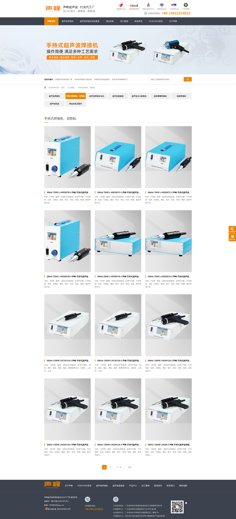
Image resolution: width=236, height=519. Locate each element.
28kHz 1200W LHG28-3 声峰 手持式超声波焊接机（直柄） (173, 444)
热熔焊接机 (181, 96)
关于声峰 (173, 21)
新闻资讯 (138, 21)
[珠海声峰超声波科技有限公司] (53, 485)
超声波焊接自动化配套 (90, 21)
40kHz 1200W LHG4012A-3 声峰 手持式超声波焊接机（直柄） (175, 360)
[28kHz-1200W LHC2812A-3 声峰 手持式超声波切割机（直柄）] (118, 325)
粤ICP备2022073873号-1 (60, 501)
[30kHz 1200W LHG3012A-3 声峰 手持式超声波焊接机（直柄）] (118, 409)
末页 (129, 467)
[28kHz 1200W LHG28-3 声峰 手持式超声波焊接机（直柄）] (168, 409)
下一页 (118, 467)
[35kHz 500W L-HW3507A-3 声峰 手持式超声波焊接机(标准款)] (118, 241)
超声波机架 (54, 103)
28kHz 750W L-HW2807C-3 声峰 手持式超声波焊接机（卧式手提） (177, 192)
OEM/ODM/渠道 (156, 21)
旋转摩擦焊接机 (160, 96)
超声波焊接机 (68, 21)
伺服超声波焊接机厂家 (63, 79)
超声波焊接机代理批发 (83, 79)
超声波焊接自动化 (96, 96)
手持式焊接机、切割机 (86, 87)
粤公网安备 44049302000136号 (59, 509)
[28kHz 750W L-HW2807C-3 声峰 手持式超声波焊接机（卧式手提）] (168, 157)
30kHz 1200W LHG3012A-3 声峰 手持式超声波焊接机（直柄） (125, 444)
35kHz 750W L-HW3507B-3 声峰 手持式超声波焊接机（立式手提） (76, 192)
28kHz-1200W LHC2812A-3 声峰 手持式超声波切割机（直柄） (125, 360)
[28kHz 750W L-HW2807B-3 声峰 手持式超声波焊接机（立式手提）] (67, 241)
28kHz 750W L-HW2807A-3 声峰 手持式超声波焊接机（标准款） (176, 276)
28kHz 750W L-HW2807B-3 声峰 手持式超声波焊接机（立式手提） (76, 276)
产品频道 (71, 87)
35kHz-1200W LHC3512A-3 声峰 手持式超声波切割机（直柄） (74, 360)
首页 (63, 87)
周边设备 (110, 21)
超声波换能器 (118, 96)
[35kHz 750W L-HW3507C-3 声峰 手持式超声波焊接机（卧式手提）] (118, 157)
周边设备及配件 (75, 103)
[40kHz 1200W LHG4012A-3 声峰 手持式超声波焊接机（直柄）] (168, 325)
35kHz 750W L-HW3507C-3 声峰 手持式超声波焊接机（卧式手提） (126, 192)
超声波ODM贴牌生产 (120, 79)
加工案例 (124, 21)
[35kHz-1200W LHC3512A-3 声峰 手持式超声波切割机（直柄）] (67, 325)
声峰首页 (51, 21)
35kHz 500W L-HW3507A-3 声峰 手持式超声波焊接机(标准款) (124, 276)
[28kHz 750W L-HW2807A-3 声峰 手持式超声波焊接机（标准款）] (168, 241)
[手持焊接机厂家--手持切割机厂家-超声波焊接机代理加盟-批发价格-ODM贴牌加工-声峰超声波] (53, 8)
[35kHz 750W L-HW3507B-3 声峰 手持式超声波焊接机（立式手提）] (67, 157)
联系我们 (171, 486)
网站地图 (183, 486)
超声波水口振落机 (139, 96)
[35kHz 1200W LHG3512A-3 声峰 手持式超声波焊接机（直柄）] (67, 409)
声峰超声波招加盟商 (102, 79)
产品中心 (133, 486)
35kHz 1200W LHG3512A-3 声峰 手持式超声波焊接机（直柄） (74, 444)
